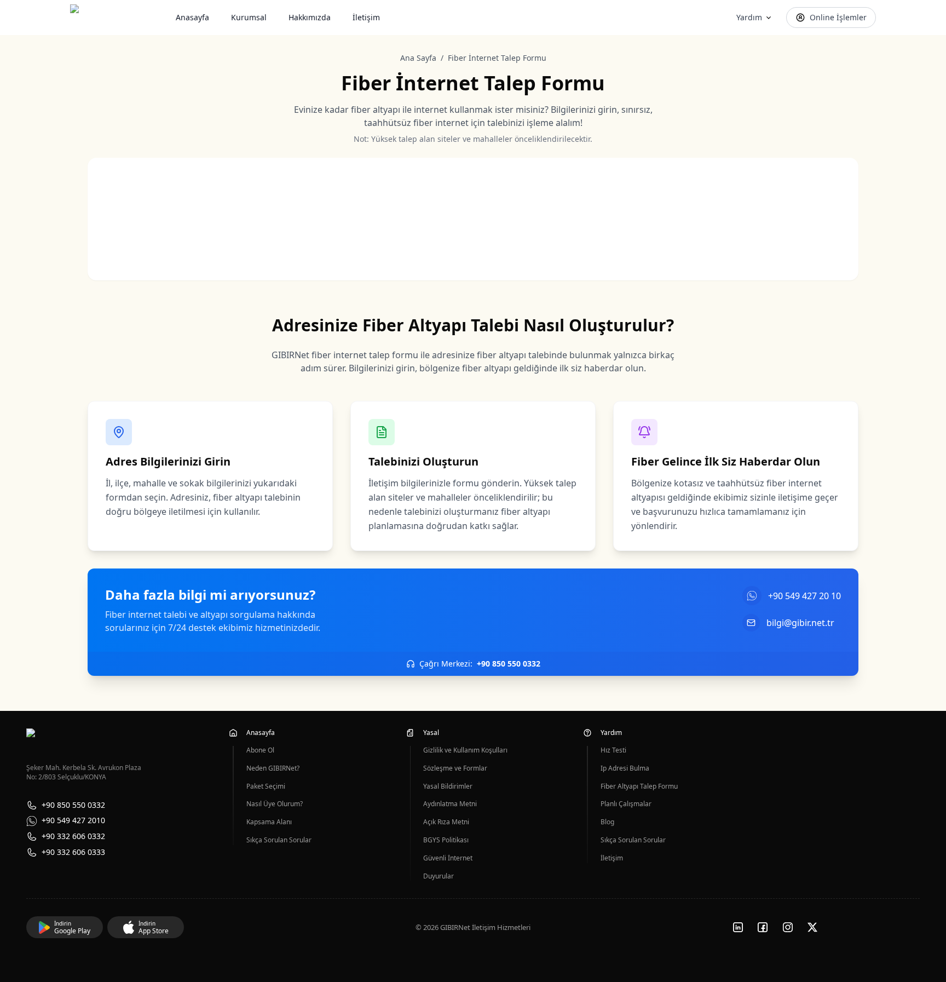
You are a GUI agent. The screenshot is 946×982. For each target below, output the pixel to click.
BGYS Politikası (446, 840)
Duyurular (438, 876)
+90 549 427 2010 (73, 820)
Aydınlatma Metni (450, 804)
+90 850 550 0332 (73, 805)
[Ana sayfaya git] (99, 17)
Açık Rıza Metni (446, 822)
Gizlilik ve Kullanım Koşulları (465, 750)
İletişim (366, 17)
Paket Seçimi (265, 786)
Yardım (749, 17)
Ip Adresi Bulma (625, 768)
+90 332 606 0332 (73, 836)
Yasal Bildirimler (447, 786)
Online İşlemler (838, 17)
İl (265, 207)
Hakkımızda (310, 17)
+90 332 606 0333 (73, 852)
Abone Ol (260, 750)
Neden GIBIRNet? (272, 768)
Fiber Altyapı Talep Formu (639, 786)
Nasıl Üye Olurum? (274, 804)
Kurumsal (249, 17)
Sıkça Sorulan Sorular (279, 840)
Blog (607, 822)
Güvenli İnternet (447, 858)
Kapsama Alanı (269, 822)
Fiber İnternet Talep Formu (497, 58)
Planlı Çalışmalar (626, 804)
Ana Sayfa (418, 58)
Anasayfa (192, 17)
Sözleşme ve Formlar (455, 768)
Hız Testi (613, 750)
